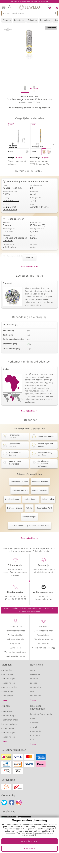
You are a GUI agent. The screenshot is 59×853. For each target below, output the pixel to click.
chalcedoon (35, 695)
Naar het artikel (28, 266)
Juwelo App (15, 648)
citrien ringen (7, 728)
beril (32, 691)
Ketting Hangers (31, 499)
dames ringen (7, 674)
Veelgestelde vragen (15, 656)
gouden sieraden (9, 687)
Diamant (7, 225)
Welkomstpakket (15, 635)
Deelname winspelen (15, 639)
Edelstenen (19, 20)
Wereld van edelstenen (42, 648)
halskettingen (7, 691)
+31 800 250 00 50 (17, 596)
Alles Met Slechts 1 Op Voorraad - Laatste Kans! (29, 525)
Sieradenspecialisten (43, 631)
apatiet (33, 683)
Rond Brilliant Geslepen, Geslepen (15, 239)
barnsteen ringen (9, 724)
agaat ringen (7, 711)
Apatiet (33, 727)
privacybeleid (28, 835)
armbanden (6, 670)
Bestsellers (45, 20)
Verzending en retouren (15, 652)
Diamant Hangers (14, 508)
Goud (33, 194)
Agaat (33, 718)
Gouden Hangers (29, 517)
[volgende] (53, 145)
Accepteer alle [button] (29, 841)
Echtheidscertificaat (15, 631)
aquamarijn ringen (9, 720)
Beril (32, 740)
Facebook (11, 802)
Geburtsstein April (44, 508)
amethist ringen (8, 715)
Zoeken (55, 13)
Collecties (32, 20)
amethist (34, 678)
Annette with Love (39, 207)
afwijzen (49, 829)
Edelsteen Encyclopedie (41, 714)
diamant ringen (8, 678)
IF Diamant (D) (37, 225)
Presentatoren (43, 635)
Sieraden (7, 20)
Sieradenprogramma (43, 639)
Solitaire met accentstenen (10, 209)
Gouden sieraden (12, 499)
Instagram (19, 802)
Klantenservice (15, 626)
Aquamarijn (35, 731)
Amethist (34, 722)
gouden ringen (8, 683)
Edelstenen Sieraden (19, 481)
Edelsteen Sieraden (40, 481)
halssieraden (7, 695)
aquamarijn (35, 687)
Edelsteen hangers (19, 490)
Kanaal (33, 238)
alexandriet (35, 674)
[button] (4, 7)
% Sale (29, 508)
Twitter (4, 802)
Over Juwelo (43, 626)
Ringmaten (15, 643)
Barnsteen (35, 735)
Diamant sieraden (39, 490)
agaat (33, 670)
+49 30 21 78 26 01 (17, 599)
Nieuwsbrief (43, 643)
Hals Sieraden (48, 499)
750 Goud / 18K (11, 200)
